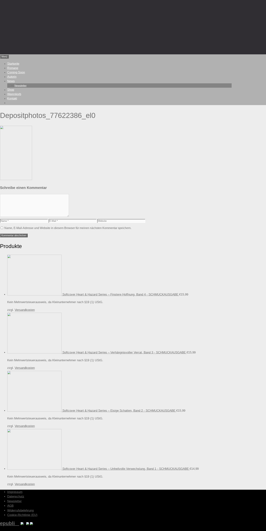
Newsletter (20, 85)
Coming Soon (16, 72)
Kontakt (12, 98)
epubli (9, 523)
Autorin (11, 76)
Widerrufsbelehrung (20, 510)
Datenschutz (15, 496)
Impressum (14, 492)
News (11, 81)
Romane (12, 68)
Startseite (13, 63)
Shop (10, 89)
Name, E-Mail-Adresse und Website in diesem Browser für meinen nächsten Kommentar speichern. (67, 228)
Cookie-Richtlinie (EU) (22, 515)
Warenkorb (14, 94)
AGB (10, 505)
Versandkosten (25, 310)
